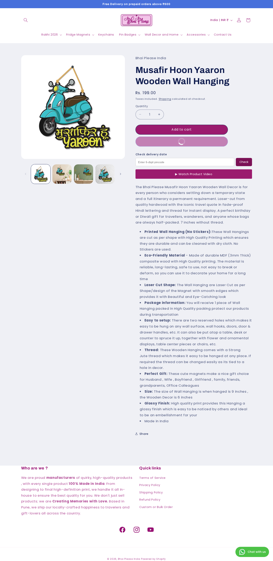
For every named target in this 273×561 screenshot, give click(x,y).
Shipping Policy (151, 492)
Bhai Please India (129, 558)
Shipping (165, 98)
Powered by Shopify (153, 558)
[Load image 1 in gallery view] (40, 174)
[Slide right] (120, 174)
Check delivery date (151, 154)
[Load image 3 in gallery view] (83, 174)
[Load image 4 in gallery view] (105, 174)
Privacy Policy (149, 485)
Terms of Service (152, 478)
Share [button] (143, 434)
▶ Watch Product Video (193, 174)
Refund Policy (149, 500)
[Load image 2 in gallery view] (62, 174)
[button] (25, 20)
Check (243, 162)
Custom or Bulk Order (156, 507)
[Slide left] (25, 174)
